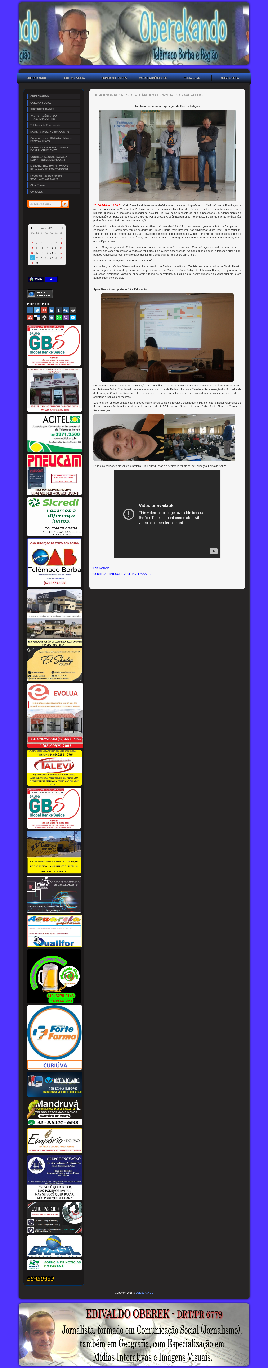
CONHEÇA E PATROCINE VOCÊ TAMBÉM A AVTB (122, 573)
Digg (66, 310)
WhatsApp (59, 317)
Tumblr (59, 310)
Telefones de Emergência (192, 78)
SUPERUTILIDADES (114, 78)
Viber (66, 317)
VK (51, 317)
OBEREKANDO (36, 78)
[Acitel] (54, 451)
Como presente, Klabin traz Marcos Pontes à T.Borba (51, 140)
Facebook (30, 310)
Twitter (37, 310)
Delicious (37, 317)
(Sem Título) (37, 185)
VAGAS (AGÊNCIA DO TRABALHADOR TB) (153, 78)
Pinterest (44, 310)
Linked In (51, 310)
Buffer (44, 317)
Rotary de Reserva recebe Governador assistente (46, 177)
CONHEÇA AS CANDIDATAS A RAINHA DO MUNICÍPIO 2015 (48, 158)
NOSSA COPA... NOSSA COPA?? (231, 78)
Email (73, 317)
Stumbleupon (30, 317)
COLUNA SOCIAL (75, 78)
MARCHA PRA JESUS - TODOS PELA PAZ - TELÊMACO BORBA (49, 168)
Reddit (73, 310)
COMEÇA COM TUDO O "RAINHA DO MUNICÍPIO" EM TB (50, 149)
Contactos (36, 191)
